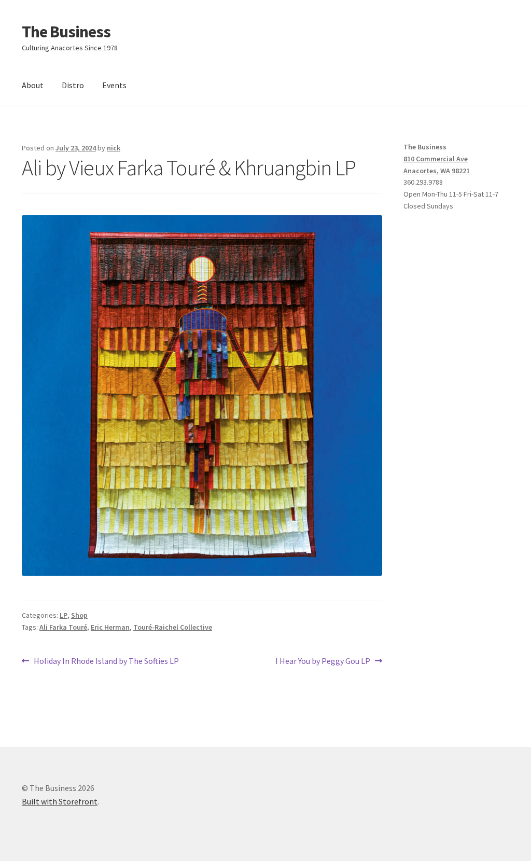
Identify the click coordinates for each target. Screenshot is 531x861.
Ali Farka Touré (63, 627)
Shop (79, 615)
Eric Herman (110, 627)
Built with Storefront (59, 801)
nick (113, 147)
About (33, 85)
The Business (66, 31)
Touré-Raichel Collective (172, 627)
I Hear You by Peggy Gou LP (322, 661)
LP (63, 615)
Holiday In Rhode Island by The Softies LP (106, 661)
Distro (73, 85)
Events (114, 85)
